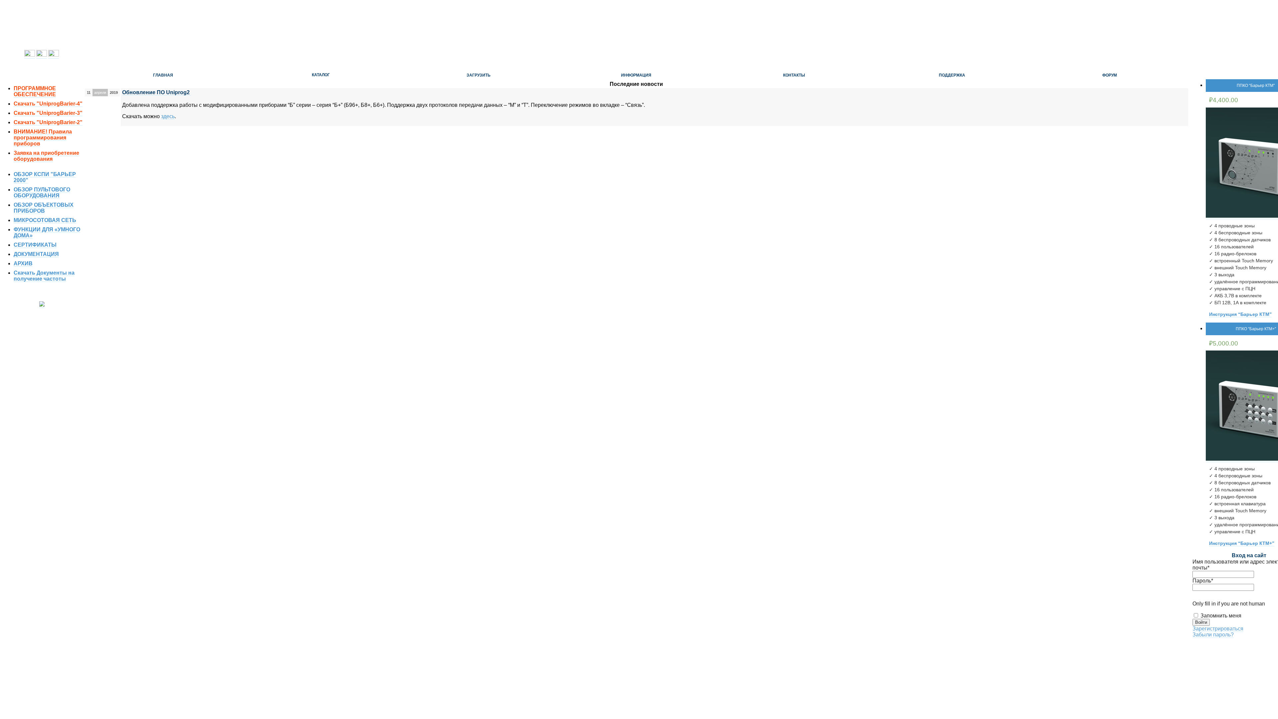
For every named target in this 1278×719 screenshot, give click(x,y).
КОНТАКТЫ (794, 75)
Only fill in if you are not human (1228, 603)
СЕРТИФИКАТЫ (35, 245)
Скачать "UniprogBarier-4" (48, 104)
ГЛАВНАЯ (163, 75)
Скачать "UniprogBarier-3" (48, 113)
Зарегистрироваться (1217, 628)
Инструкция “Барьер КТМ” (1240, 314)
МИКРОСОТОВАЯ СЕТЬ (45, 220)
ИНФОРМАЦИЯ (636, 75)
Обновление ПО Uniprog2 (156, 92)
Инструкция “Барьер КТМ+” (1241, 543)
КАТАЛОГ (321, 75)
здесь (168, 116)
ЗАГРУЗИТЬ (479, 75)
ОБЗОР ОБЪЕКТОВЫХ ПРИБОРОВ (44, 208)
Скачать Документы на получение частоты (44, 276)
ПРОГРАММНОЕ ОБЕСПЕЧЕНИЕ (35, 91)
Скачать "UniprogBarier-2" (48, 122)
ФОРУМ (1109, 75)
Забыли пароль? (1213, 634)
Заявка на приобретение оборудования (46, 156)
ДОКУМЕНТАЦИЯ (36, 254)
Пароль (1202, 581)
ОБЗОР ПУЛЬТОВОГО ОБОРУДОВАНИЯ (42, 192)
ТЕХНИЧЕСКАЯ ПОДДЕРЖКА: (42, 67)
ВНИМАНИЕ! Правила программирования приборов (43, 137)
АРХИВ (23, 263)
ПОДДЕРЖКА (952, 75)
